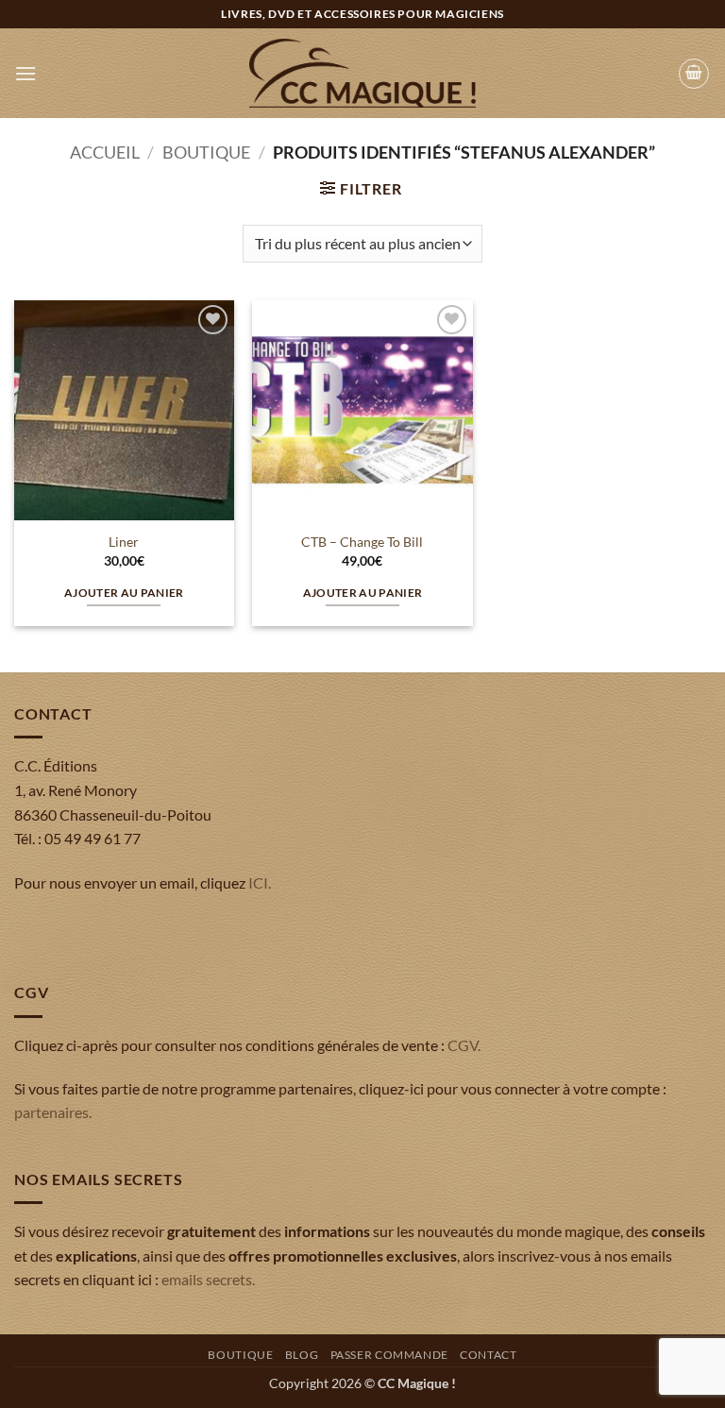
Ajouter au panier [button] (124, 592)
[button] (25, 73)
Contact (488, 1355)
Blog (301, 1355)
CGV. (464, 1045)
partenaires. (53, 1112)
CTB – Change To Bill (362, 542)
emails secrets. (208, 1279)
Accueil (105, 152)
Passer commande (389, 1355)
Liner (124, 542)
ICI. (259, 882)
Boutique (206, 152)
